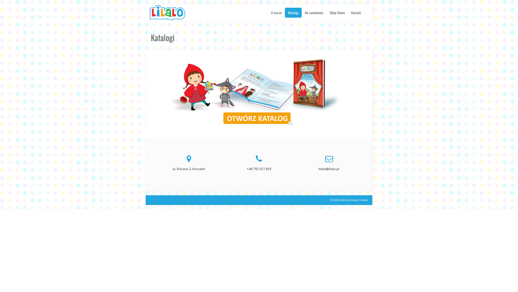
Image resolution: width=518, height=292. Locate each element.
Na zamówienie (314, 12)
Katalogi (293, 12)
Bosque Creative (358, 200)
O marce (276, 12)
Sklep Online (337, 12)
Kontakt (356, 12)
